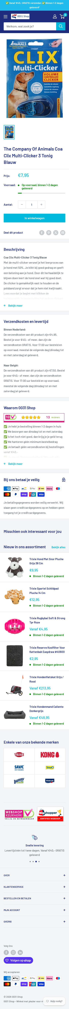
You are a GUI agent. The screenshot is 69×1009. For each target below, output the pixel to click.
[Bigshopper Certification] (50, 805)
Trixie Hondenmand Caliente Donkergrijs (46, 708)
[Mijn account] (55, 16)
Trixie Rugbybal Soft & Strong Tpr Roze (47, 620)
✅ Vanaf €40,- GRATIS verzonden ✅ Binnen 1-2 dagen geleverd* (34, 5)
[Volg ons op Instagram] (13, 952)
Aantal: (8, 204)
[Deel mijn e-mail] (62, 232)
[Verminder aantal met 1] (22, 204)
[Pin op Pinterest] (48, 232)
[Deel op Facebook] (41, 232)
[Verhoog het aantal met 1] (41, 204)
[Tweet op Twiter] (55, 232)
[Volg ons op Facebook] (6, 952)
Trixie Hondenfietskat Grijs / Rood (46, 679)
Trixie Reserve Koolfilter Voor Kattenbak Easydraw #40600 (47, 649)
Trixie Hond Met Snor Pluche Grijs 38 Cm (46, 561)
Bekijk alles (58, 547)
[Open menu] (5, 16)
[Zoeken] (60, 26)
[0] (62, 16)
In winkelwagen (35, 218)
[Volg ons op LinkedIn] (20, 952)
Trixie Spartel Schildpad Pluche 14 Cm (44, 590)
